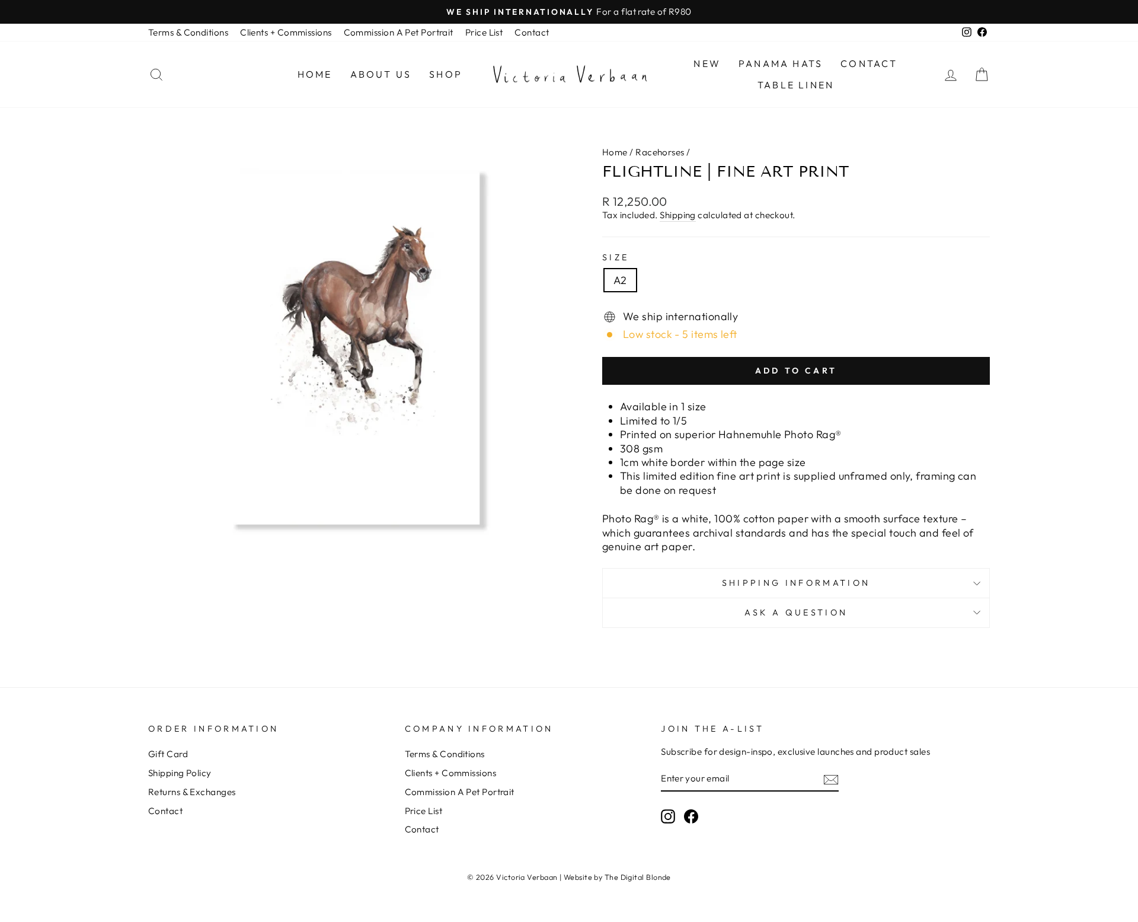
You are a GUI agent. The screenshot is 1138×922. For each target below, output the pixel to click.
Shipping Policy (180, 773)
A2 (620, 280)
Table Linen (795, 85)
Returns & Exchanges (192, 791)
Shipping (678, 215)
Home (315, 74)
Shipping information (796, 583)
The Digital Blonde (638, 877)
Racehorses (660, 152)
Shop (445, 74)
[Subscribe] (831, 779)
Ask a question (796, 612)
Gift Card (168, 754)
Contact (531, 32)
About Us (381, 74)
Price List (484, 32)
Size (615, 257)
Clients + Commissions (285, 32)
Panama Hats (781, 63)
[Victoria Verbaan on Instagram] (668, 816)
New (707, 63)
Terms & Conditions (188, 32)
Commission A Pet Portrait (398, 32)
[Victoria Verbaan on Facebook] (691, 816)
